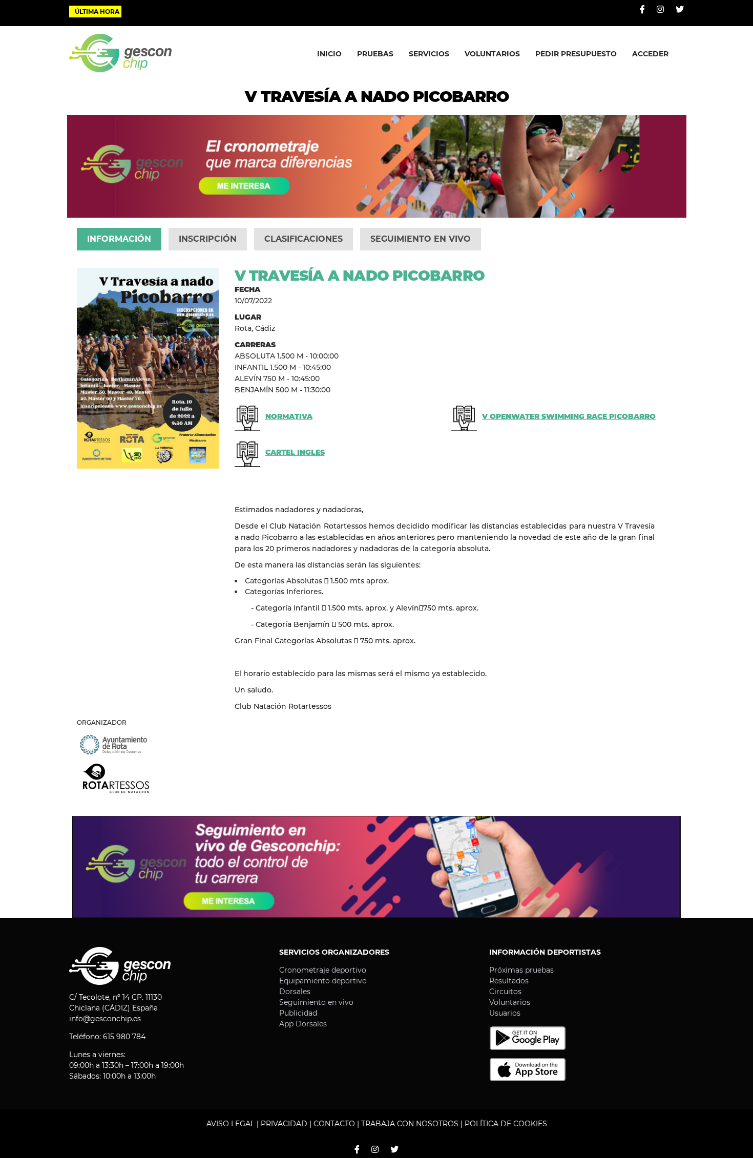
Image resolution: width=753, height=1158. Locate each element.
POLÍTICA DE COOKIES (506, 1123)
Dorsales (294, 991)
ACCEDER (650, 53)
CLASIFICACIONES (303, 239)
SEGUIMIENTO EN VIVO (420, 239)
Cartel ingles (295, 452)
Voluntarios (509, 1002)
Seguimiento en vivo (316, 1002)
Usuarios (504, 1013)
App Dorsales (303, 1023)
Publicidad (298, 1013)
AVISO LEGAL (230, 1123)
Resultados (509, 980)
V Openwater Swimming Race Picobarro (569, 416)
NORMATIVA (288, 416)
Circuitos (505, 991)
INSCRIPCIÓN (208, 239)
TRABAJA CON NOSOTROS (409, 1123)
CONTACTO (334, 1123)
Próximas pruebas (521, 970)
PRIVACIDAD (284, 1123)
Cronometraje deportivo (322, 970)
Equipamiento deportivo (323, 980)
